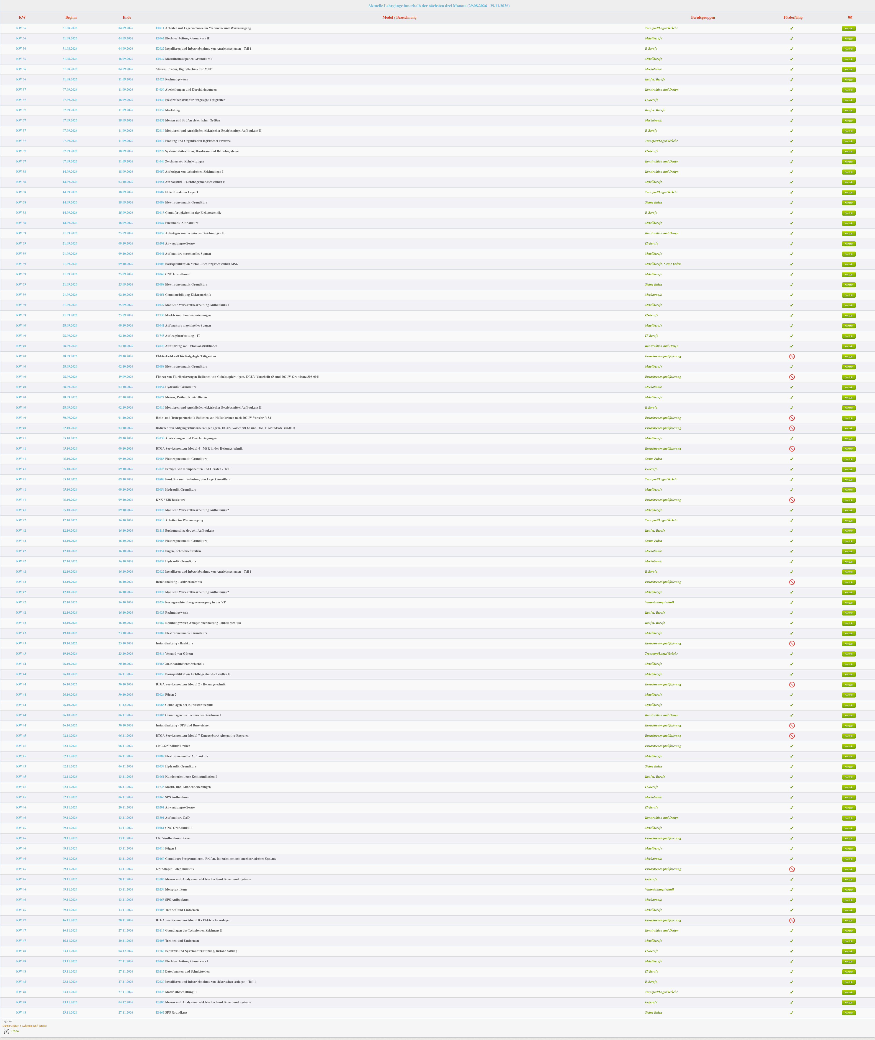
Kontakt (849, 28)
